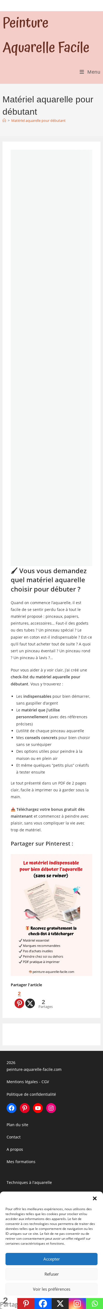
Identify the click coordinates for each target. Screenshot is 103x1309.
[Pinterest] (26, 1303)
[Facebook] (43, 1303)
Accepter (51, 1259)
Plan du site (17, 1124)
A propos (15, 1149)
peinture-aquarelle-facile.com (34, 1069)
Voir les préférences (51, 1289)
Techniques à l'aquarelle (29, 1182)
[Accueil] (4, 120)
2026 (11, 1062)
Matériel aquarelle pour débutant (38, 120)
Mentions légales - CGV (28, 1081)
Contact (14, 1136)
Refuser (51, 1274)
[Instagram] (77, 1303)
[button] (95, 1198)
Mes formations (21, 1161)
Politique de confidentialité (31, 1094)
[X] (30, 998)
